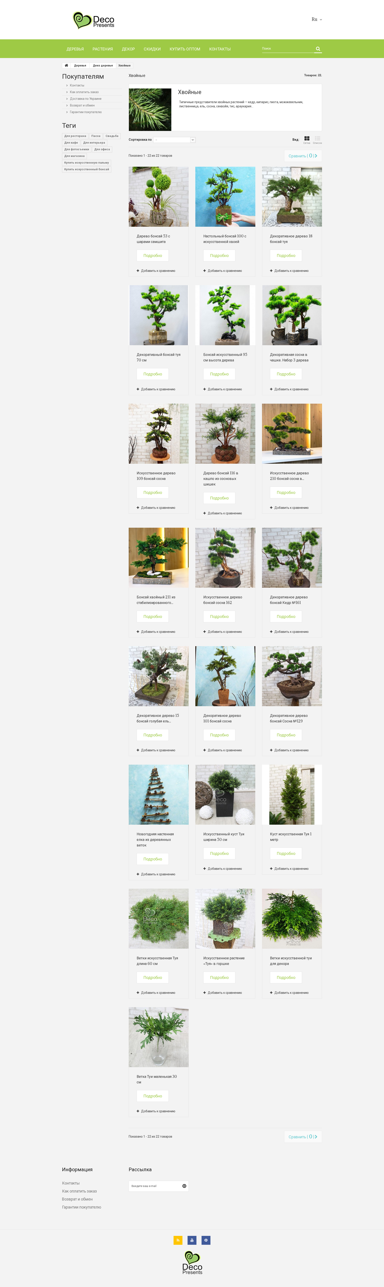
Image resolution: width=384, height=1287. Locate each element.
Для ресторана (75, 136)
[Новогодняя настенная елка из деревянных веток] (159, 795)
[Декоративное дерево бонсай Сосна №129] (292, 676)
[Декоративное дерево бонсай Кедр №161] (292, 558)
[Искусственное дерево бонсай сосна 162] (225, 558)
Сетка (306, 143)
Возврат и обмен (82, 105)
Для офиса (102, 149)
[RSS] (178, 1240)
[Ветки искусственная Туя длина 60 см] (159, 919)
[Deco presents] (103, 20)
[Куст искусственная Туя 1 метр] (292, 795)
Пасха (95, 136)
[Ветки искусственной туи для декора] (292, 919)
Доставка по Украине (85, 98)
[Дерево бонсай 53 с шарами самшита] (159, 197)
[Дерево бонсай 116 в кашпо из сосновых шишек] (225, 434)
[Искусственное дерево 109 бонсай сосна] (159, 434)
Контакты (76, 85)
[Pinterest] (206, 1240)
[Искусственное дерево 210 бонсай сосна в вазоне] (292, 434)
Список (317, 143)
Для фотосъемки (76, 149)
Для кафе (71, 142)
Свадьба (112, 136)
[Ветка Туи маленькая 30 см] (159, 1037)
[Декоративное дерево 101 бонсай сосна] (225, 676)
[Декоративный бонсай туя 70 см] (159, 315)
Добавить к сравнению (158, 271)
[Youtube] (192, 1240)
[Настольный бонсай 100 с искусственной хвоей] (225, 197)
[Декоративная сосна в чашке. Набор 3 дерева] (292, 315)
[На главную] (66, 65)
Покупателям (83, 76)
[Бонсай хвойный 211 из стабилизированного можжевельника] (159, 558)
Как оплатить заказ (84, 92)
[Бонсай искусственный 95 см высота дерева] (225, 315)
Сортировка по (140, 139)
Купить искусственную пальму (86, 162)
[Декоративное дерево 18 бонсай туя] (292, 197)
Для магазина (74, 156)
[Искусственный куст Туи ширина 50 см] (225, 795)
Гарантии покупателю (85, 112)
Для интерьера (94, 142)
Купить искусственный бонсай (86, 169)
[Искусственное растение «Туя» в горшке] (225, 919)
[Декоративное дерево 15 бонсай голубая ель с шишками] (159, 676)
